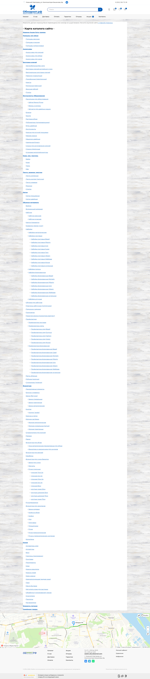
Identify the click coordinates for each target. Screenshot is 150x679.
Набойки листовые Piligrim (41, 242)
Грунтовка (29, 559)
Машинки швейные (33, 139)
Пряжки (29, 436)
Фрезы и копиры (34, 106)
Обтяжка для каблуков (34, 302)
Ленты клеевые (31, 182)
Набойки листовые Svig (39, 246)
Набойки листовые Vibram (40, 256)
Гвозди (28, 116)
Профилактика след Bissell (40, 329)
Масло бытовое (31, 586)
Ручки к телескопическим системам (41, 536)
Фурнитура (27, 386)
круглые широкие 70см (39, 496)
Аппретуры (30, 549)
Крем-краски (30, 576)
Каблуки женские (34, 216)
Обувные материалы (31, 202)
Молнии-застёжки (32, 419)
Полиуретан (30, 312)
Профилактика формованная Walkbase (45, 369)
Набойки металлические (37, 232)
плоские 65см (36, 486)
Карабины (29, 456)
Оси (29, 519)
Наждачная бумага (32, 142)
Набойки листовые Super (40, 249)
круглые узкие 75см (38, 499)
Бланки (28, 112)
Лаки (28, 582)
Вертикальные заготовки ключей (38, 72)
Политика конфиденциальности (116, 669)
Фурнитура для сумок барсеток (37, 459)
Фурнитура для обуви (34, 442)
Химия (25, 542)
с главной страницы (105, 23)
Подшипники (33, 526)
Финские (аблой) (32, 89)
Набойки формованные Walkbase (43, 292)
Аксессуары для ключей (34, 52)
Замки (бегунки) (32, 396)
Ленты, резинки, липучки (32, 172)
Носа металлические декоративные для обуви (45, 446)
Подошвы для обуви (30, 36)
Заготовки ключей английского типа (39, 69)
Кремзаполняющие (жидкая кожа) (38, 579)
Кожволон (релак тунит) (34, 226)
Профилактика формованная (39, 346)
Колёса (31, 516)
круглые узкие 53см (38, 489)
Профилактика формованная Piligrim (44, 359)
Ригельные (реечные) (34, 86)
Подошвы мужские (33, 42)
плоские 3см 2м (36, 482)
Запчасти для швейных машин (39, 109)
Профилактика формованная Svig (43, 362)
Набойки (29, 229)
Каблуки (29, 212)
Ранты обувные (31, 376)
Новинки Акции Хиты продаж (34, 32)
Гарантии (67, 16)
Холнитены (30, 539)
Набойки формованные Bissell (42, 276)
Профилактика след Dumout (41, 332)
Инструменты (31, 129)
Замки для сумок (34, 462)
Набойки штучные (35, 299)
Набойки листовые (35, 236)
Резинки (29, 186)
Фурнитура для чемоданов (35, 506)
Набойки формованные (37, 272)
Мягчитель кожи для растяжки (37, 589)
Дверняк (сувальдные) (34, 76)
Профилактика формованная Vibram (44, 366)
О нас (35, 16)
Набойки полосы (34, 269)
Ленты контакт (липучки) (35, 179)
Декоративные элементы (35, 389)
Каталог (26, 16)
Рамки (28, 439)
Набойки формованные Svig (41, 286)
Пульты (28, 92)
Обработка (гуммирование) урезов (38, 592)
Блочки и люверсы (33, 392)
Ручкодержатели (32, 502)
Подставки (32, 522)
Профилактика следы (36, 326)
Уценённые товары (30, 609)
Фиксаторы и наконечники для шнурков (43, 449)
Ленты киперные (32, 176)
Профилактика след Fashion (41, 336)
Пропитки (29, 599)
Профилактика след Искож (41, 342)
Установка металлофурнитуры (37, 152)
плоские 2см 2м (36, 476)
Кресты (28, 82)
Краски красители (32, 569)
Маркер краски (31, 136)
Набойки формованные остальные (43, 296)
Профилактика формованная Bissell (44, 349)
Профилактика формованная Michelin (45, 356)
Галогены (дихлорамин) (34, 556)
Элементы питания (30, 606)
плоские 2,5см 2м (37, 479)
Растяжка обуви (31, 119)
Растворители (31, 602)
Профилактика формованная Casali (44, 352)
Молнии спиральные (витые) (38, 426)
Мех (27, 169)
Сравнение (119, 653)
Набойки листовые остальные (42, 266)
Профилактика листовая (37, 322)
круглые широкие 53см (39, 492)
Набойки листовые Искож (40, 262)
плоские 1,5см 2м (37, 472)
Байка (28, 159)
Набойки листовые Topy (40, 252)
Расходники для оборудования (37, 99)
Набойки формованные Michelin (43, 279)
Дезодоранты (31, 562)
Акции (89, 16)
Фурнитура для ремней (34, 452)
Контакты (102, 16)
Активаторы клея (32, 546)
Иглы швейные (31, 126)
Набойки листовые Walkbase (41, 259)
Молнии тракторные (35, 429)
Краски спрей (31, 573)
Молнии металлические (37, 422)
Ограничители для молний (36, 432)
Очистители (30, 596)
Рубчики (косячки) (32, 379)
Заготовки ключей (30, 62)
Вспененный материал (34, 209)
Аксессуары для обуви (34, 56)
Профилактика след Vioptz (40, 339)
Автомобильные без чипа (35, 66)
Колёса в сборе (34, 512)
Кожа (28, 162)
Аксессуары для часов (34, 59)
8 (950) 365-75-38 (121, 2)
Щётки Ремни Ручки (35, 102)
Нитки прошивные (33, 196)
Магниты (31, 466)
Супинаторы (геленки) (34, 382)
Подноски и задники (33, 309)
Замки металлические (36, 406)
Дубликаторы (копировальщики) (38, 122)
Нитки (25, 192)
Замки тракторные (35, 402)
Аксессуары (27, 49)
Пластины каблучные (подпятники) (39, 306)
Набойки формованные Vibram (42, 289)
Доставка (45, 16)
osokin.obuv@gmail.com (93, 654)
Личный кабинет (121, 650)
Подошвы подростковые (35, 46)
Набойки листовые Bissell (40, 239)
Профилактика (31, 319)
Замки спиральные (35, 399)
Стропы (28, 189)
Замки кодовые (34, 509)
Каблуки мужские (34, 219)
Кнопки (28, 409)
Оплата (56, 16)
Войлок (28, 206)
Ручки (30, 529)
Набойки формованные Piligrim (42, 282)
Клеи (28, 566)
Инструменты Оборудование (34, 96)
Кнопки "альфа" (34, 412)
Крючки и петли (32, 416)
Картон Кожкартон (32, 222)
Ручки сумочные (34, 469)
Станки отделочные (33, 149)
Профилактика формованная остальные (45, 372)
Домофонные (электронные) (36, 79)
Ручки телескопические (37, 532)
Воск (27, 552)
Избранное (119, 656)
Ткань (28, 166)
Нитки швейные (32, 199)
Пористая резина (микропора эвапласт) (40, 316)
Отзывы (79, 16)
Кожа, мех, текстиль (30, 156)
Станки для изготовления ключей (38, 146)
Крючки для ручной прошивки (37, 132)
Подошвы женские (33, 39)
